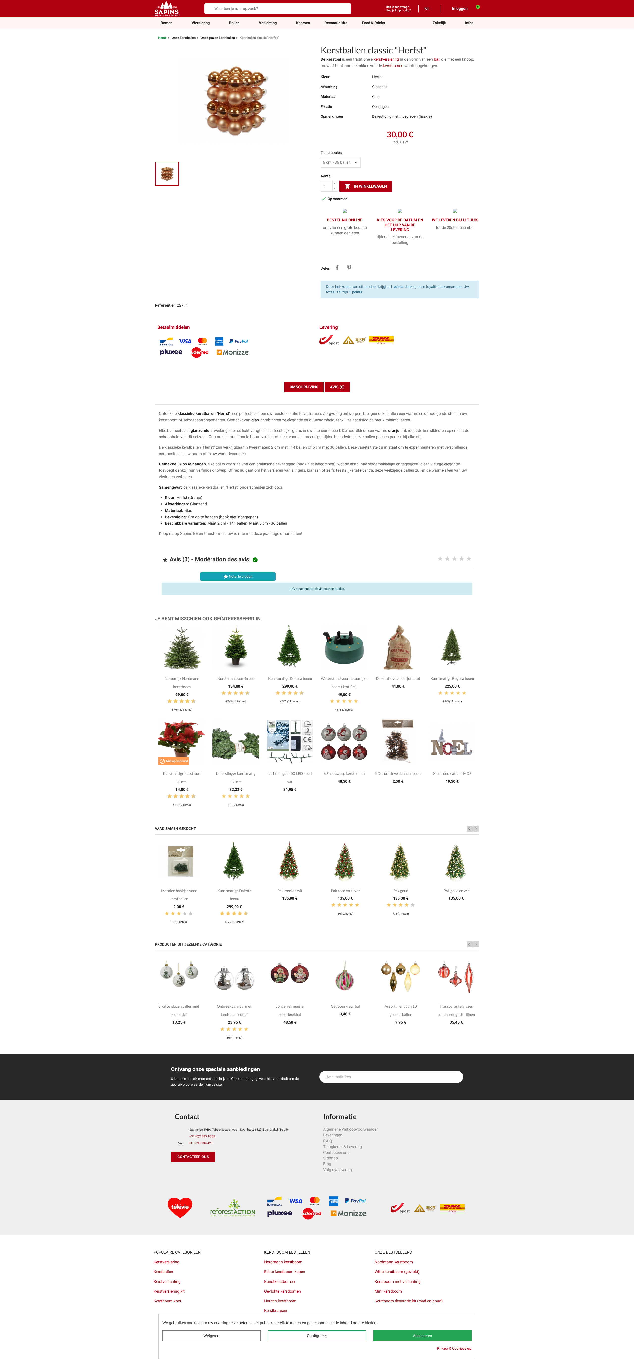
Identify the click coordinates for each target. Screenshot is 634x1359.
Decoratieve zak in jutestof (398, 678)
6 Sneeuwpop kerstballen (344, 773)
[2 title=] (447, 559)
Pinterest (349, 268)
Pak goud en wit (456, 890)
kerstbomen (393, 65)
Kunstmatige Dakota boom (290, 678)
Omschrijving (304, 387)
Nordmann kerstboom (283, 1262)
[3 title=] (454, 559)
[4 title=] (462, 559)
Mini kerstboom (388, 1291)
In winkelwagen (365, 186)
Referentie (164, 305)
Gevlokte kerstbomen (282, 1291)
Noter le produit (238, 576)
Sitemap (330, 1158)
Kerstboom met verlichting (398, 1281)
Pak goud (400, 890)
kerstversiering (387, 59)
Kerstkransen (275, 1310)
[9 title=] (191, 701)
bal (436, 59)
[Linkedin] (232, 1172)
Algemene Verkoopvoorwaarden (351, 1129)
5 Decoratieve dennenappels (398, 773)
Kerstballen (163, 1271)
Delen (337, 268)
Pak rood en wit (289, 890)
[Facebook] (176, 1172)
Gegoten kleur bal (345, 1006)
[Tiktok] (220, 1172)
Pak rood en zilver (345, 890)
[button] (439, 23)
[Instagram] (198, 1172)
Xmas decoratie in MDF (452, 773)
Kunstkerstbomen (279, 1281)
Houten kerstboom (280, 1301)
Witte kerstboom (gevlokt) (397, 1271)
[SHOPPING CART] (475, 8)
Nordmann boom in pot (235, 678)
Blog (327, 1163)
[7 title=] (185, 701)
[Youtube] (209, 1172)
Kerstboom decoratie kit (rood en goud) (409, 1301)
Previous (470, 829)
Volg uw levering (337, 1169)
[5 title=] (469, 559)
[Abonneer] (456, 1077)
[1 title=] (440, 559)
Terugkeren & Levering (342, 1146)
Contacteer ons (336, 1152)
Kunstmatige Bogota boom (452, 678)
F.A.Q (327, 1141)
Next (476, 829)
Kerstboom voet (167, 1301)
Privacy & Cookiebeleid (454, 1348)
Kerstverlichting (167, 1281)
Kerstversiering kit (169, 1291)
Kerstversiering (166, 1262)
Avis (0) (337, 387)
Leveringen (332, 1135)
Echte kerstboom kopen (285, 1271)
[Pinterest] (187, 1172)
